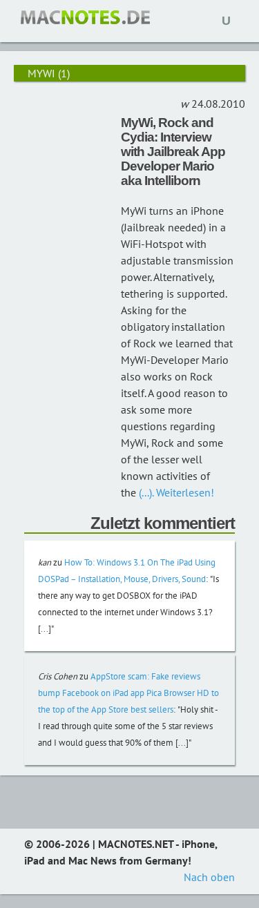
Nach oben (209, 877)
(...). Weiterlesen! (175, 492)
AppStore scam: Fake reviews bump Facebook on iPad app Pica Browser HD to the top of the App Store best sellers (128, 692)
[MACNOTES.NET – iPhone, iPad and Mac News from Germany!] (85, 17)
